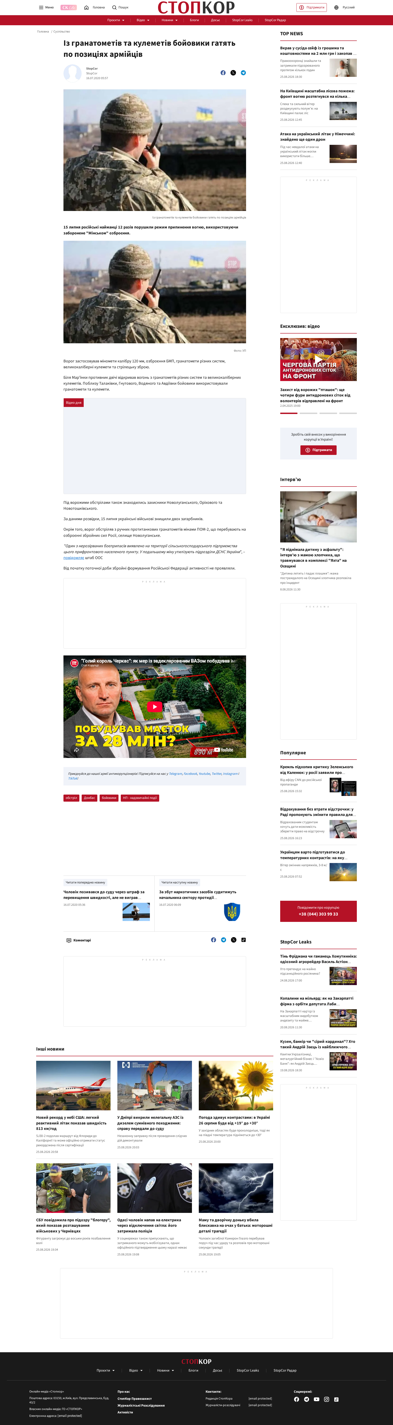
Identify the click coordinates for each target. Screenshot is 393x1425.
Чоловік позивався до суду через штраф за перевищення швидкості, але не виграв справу (103, 897)
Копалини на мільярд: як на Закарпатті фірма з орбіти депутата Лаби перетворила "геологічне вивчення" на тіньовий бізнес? (317, 1007)
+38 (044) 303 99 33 (318, 914)
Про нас (124, 1392)
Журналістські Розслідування (141, 1405)
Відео (141, 20)
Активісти (125, 1412)
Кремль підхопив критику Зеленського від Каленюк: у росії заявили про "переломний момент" (316, 772)
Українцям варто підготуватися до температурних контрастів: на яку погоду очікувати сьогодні (312, 857)
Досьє (215, 20)
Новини (167, 20)
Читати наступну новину (179, 882)
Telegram (175, 773)
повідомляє (73, 558)
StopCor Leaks (242, 20)
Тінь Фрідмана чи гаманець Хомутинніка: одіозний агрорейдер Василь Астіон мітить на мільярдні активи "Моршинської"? (318, 964)
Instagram (230, 773)
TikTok (72, 778)
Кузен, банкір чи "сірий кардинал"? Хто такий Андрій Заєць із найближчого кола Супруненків (317, 1047)
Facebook (190, 773)
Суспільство (61, 31)
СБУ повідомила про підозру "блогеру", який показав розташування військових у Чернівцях (73, 1225)
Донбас (89, 797)
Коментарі (82, 940)
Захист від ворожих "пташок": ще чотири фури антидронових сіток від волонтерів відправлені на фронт (315, 395)
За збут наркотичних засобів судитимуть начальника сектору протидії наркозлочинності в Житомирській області (199, 897)
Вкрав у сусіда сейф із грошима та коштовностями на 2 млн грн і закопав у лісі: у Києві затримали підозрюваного (317, 53)
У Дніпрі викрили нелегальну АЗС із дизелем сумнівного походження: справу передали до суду (150, 1123)
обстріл (71, 797)
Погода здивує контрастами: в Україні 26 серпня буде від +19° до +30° (234, 1120)
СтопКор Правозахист (135, 1399)
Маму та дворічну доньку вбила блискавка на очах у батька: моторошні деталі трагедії (235, 1225)
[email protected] (70, 1415)
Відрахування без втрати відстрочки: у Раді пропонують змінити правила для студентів (316, 814)
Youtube (204, 773)
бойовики (109, 797)
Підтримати (315, 7)
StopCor (92, 69)
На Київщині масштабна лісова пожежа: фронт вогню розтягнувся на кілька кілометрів (317, 96)
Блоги (194, 20)
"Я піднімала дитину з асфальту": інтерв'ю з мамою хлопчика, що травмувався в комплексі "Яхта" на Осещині (313, 558)
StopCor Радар (275, 20)
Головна (43, 31)
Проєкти (113, 20)
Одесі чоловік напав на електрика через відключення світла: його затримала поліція (149, 1225)
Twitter (216, 773)
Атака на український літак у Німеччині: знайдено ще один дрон (317, 136)
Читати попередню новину (85, 882)
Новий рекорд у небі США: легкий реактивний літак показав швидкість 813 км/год (71, 1123)
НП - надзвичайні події (140, 797)
